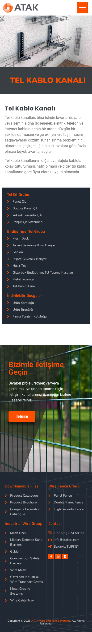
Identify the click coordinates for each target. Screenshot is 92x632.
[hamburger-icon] (82, 8)
